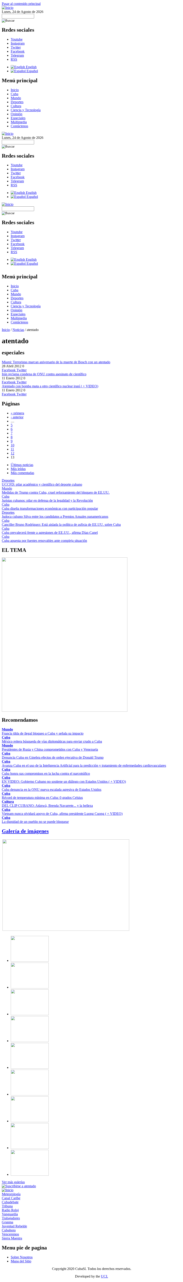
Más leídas (18, 469)
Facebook (18, 51)
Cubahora (9, 1230)
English (31, 67)
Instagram (18, 43)
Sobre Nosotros (22, 1257)
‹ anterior (17, 417)
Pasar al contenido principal (21, 4)
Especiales (18, 118)
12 (12, 453)
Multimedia (19, 122)
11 (12, 449)
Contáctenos (19, 126)
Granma (7, 1222)
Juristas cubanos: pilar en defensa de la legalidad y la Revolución (47, 500)
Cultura (16, 106)
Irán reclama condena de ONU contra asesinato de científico (44, 374)
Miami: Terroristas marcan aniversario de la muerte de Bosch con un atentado (56, 362)
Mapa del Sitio (21, 1261)
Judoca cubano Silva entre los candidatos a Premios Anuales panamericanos (55, 516)
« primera (17, 413)
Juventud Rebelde (14, 1226)
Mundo (16, 98)
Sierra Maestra (12, 1238)
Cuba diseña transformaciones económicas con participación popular (50, 508)
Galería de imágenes (25, 831)
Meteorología (11, 1194)
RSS (14, 59)
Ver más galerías (13, 1182)
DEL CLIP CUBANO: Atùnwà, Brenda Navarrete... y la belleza (47, 805)
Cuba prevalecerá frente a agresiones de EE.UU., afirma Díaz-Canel (50, 532)
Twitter (16, 47)
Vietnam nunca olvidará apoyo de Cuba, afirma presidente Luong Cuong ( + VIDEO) (62, 814)
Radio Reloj (10, 1210)
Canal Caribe (11, 1198)
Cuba (14, 94)
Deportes (17, 102)
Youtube (17, 39)
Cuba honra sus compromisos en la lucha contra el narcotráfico (46, 773)
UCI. (104, 1276)
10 (12, 445)
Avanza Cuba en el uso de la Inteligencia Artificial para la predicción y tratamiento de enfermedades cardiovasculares (84, 765)
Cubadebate (10, 1202)
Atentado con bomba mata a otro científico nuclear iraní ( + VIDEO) (50, 386)
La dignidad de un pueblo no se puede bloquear (35, 822)
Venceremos (10, 1234)
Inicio (15, 90)
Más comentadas (22, 473)
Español (32, 71)
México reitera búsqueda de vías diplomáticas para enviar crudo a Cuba (52, 741)
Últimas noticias (22, 465)
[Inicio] (7, 8)
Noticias (18, 330)
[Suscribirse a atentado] (19, 1186)
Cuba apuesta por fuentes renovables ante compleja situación (44, 540)
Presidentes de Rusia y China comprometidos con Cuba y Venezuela (50, 749)
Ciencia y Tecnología (26, 110)
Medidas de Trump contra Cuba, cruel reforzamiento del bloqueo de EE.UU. (56, 492)
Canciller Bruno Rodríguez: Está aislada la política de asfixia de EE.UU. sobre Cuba (61, 524)
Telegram (17, 55)
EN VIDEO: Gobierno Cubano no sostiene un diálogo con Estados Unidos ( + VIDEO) (64, 781)
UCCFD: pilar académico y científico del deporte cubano (42, 484)
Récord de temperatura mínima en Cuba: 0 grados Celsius (42, 797)
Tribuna (7, 1206)
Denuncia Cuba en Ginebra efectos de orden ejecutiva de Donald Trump (53, 757)
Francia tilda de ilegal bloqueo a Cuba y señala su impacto (42, 733)
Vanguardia (10, 1214)
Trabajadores (11, 1218)
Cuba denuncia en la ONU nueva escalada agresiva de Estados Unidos (51, 789)
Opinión (16, 114)
